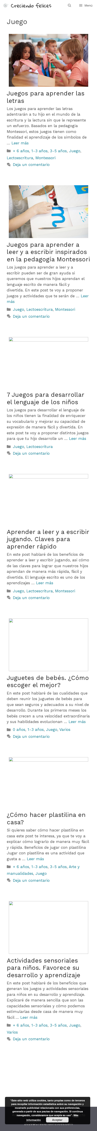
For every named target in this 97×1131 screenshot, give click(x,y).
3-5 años (58, 151)
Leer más (20, 143)
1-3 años (39, 151)
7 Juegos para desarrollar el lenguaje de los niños (45, 398)
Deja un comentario (31, 164)
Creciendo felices (31, 5)
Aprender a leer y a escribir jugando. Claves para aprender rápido (48, 539)
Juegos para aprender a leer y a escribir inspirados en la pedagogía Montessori (48, 252)
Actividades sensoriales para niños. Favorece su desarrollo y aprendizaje (43, 968)
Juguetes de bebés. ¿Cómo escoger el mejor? (48, 681)
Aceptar (57, 1120)
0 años (19, 729)
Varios (64, 729)
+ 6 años (21, 151)
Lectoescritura (20, 158)
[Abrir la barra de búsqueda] (69, 5)
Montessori (45, 158)
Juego (74, 151)
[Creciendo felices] (5, 5)
